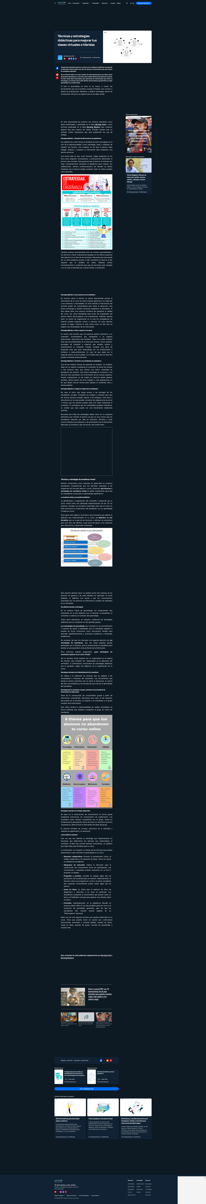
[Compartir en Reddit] (57, 74)
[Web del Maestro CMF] (60, 57)
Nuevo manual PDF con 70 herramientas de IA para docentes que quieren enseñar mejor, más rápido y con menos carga (100, 994)
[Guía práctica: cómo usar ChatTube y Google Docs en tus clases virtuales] (69, 1016)
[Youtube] (55, 1192)
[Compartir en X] (57, 71)
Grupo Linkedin (95, 1195)
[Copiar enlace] (57, 77)
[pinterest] (76, 58)
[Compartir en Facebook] (57, 68)
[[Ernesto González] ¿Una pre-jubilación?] (91, 1077)
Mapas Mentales (142, 118)
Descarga (129, 118)
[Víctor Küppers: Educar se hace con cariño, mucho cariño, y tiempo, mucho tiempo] (139, 165)
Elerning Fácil (100, 124)
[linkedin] (71, 58)
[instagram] (69, 58)
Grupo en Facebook (71, 1195)
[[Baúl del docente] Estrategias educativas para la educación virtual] (86, 1016)
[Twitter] (58, 1192)
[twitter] (67, 58)
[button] (55, 3)
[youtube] (64, 58)
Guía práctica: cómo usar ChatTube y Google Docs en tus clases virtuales (69, 1023)
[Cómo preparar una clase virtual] (103, 1107)
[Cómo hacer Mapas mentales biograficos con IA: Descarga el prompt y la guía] (138, 134)
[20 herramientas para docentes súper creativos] (70, 1107)
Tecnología (137, 120)
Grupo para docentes (143, 3)
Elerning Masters (93, 127)
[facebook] (73, 58)
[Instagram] (60, 1192)
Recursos (129, 120)
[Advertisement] (103, 17)
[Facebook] (63, 1192)
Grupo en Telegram (59, 1195)
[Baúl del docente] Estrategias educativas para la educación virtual (85, 1023)
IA (135, 118)
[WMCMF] (66, 1192)
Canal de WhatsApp (83, 1195)
